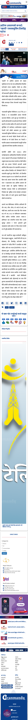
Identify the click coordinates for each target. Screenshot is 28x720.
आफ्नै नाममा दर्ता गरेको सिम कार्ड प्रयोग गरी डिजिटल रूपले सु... (12, 526)
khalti (7, 307)
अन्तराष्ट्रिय (17, 665)
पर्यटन (16, 670)
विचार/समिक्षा (18, 679)
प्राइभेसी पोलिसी (4, 683)
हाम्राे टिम (3, 680)
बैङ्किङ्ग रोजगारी (18, 683)
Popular (7, 617)
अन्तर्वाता (17, 677)
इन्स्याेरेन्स (3, 659)
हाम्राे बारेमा (3, 678)
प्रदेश (16, 666)
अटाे (16, 668)
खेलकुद (16, 661)
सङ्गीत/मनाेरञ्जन (18, 659)
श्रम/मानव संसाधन (5, 668)
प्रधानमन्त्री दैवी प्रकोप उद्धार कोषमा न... (15, 638)
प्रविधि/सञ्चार (3, 670)
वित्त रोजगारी (17, 685)
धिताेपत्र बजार (4, 661)
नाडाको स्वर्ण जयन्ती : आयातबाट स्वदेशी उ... (16, 627)
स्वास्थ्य (16, 657)
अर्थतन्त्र (2, 663)
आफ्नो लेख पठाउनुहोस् (7, 687)
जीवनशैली (3, 667)
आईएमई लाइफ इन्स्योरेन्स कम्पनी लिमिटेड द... (17, 622)
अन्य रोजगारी (17, 689)
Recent (21, 617)
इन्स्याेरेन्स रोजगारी (19, 687)
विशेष (16, 681)
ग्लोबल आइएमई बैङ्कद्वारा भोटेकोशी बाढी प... (16, 632)
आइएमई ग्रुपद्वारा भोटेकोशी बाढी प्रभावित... (16, 643)
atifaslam (12, 307)
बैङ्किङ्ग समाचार (4, 657)
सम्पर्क (2, 681)
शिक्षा (2, 665)
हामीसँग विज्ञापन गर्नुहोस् (7, 685)
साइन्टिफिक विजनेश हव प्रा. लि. (14, 706)
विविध (16, 663)
